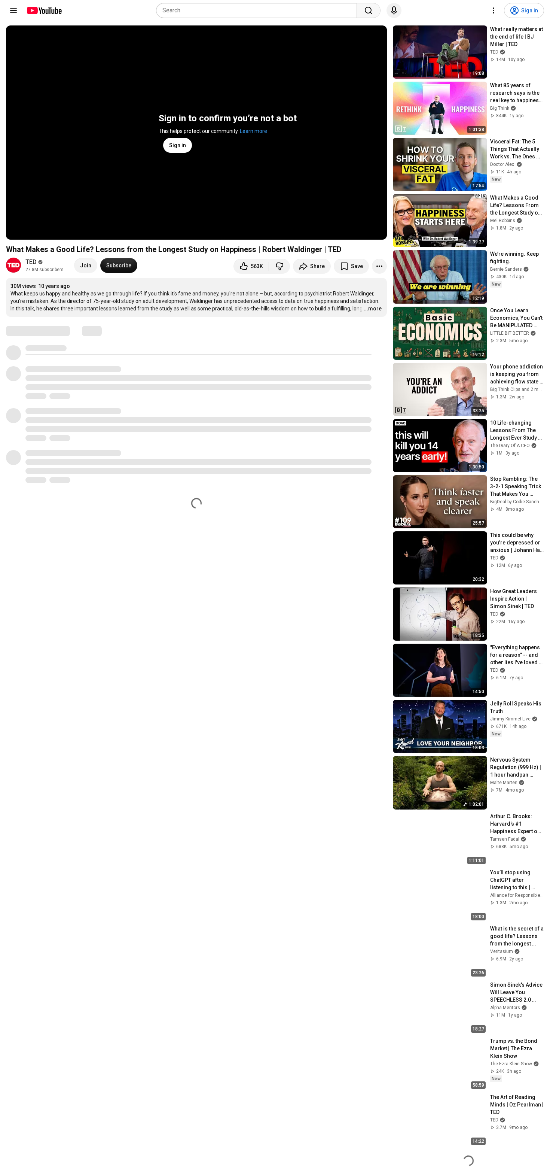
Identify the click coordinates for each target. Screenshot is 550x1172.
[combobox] (258, 10)
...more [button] (373, 309)
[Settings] (493, 10)
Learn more (253, 131)
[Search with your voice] (393, 10)
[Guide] (13, 10)
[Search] (369, 10)
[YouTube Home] (44, 10)
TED (31, 261)
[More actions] (379, 266)
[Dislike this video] (279, 266)
